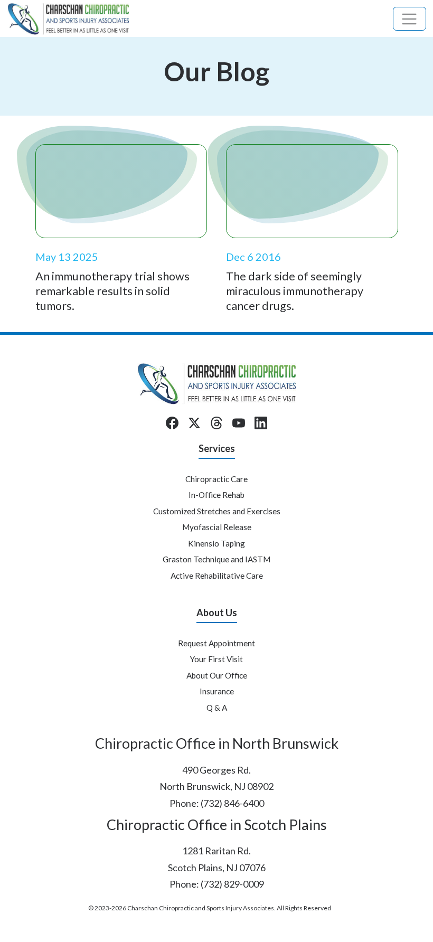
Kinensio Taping (216, 543)
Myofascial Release (216, 527)
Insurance (217, 691)
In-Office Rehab (216, 495)
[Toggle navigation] (409, 19)
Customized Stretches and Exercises (216, 511)
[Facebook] (172, 423)
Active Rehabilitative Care (217, 575)
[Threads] (216, 423)
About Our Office (216, 675)
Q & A (216, 707)
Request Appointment (216, 643)
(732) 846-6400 (232, 803)
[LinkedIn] (261, 423)
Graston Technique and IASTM (216, 559)
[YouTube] (238, 423)
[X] (194, 423)
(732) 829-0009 (232, 884)
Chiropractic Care (216, 479)
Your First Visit (216, 659)
